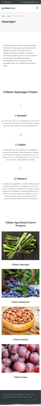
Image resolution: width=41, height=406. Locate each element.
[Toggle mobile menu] (37, 8)
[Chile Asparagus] (20, 246)
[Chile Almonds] (20, 321)
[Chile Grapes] (20, 358)
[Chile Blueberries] (20, 283)
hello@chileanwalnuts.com (30, 2)
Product (9, 16)
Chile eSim (13, 397)
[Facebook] (28, 400)
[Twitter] (32, 400)
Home (3, 16)
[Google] (36, 400)
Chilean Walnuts (8, 394)
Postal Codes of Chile (25, 397)
